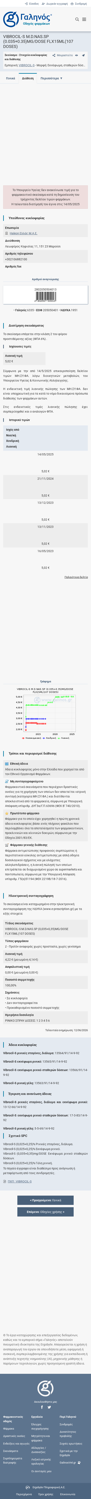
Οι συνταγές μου (41, 1471)
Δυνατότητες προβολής (68, 1434)
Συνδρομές (66, 1424)
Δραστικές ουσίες (14, 1436)
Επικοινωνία (67, 1494)
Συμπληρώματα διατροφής (12, 1460)
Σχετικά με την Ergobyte (69, 1453)
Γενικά (10, 78)
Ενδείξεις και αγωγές (16, 1443)
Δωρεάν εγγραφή (56, 3)
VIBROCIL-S (26, 65)
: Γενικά (45, 1200)
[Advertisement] (45, 132)
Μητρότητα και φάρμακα (40, 1438)
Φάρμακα (8, 1428)
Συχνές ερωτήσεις (71, 1443)
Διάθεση (28, 78)
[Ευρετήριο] (76, 55)
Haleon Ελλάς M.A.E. (23, 233)
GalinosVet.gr (68, 1462)
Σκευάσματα (10, 1450)
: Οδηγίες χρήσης (45, 1212)
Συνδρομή (80, 3)
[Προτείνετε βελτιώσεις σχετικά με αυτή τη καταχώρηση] (83, 55)
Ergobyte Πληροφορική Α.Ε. (49, 1487)
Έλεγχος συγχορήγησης (40, 1426)
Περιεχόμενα (24, 1494)
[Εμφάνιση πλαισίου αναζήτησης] (77, 19)
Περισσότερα (50, 78)
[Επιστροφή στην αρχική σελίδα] (45, 1392)
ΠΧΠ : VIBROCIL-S (20, 1181)
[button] (42, 1407)
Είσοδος (34, 3)
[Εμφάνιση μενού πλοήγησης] (84, 19)
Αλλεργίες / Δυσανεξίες (38, 1449)
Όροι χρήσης (45, 1494)
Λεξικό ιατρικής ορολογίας (41, 1461)
